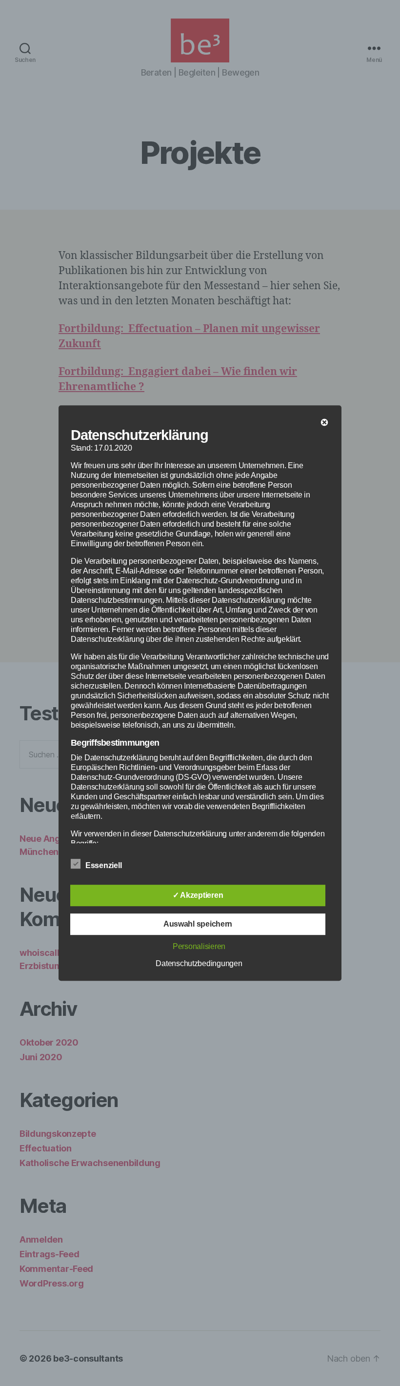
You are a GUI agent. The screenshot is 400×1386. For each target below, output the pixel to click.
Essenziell (104, 865)
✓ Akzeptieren (198, 895)
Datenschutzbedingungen (199, 963)
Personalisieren (199, 946)
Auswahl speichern (197, 924)
